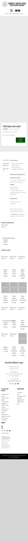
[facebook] (10, 383)
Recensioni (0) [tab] (5, 169)
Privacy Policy (5, 433)
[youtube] (17, 383)
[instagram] (15, 383)
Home (6, 13)
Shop (10, 13)
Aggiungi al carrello (20, 140)
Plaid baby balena (5, 298)
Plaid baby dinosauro (23, 298)
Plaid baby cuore (14, 323)
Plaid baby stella (5, 272)
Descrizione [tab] (5, 160)
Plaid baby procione (14, 298)
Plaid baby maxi (14, 272)
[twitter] (12, 383)
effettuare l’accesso (18, 214)
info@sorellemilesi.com (14, 381)
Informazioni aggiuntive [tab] (5, 164)
